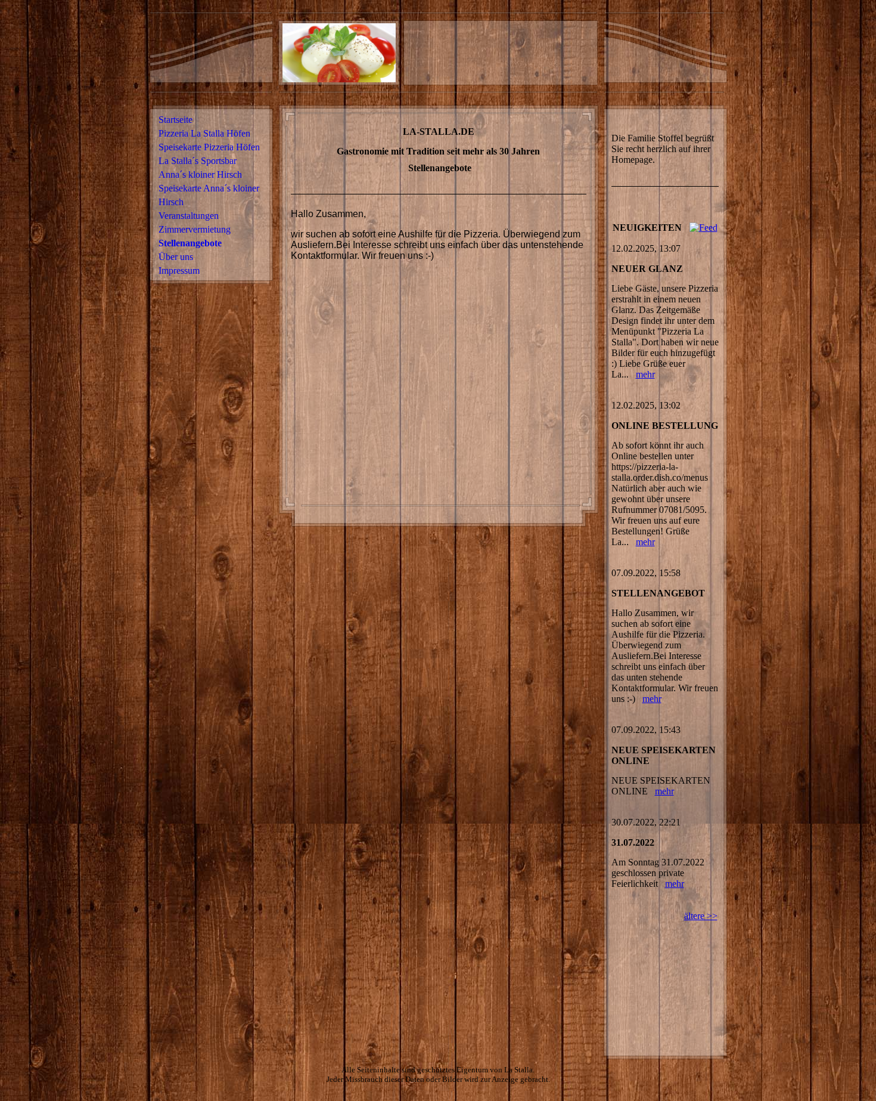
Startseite (175, 120)
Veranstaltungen (189, 216)
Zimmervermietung (195, 229)
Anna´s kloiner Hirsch (200, 174)
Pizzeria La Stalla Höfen (204, 133)
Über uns (176, 257)
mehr (645, 374)
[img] (501, 52)
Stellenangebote (190, 243)
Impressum (179, 270)
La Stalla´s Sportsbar (198, 161)
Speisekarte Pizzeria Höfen (209, 147)
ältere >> (700, 916)
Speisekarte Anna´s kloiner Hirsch (209, 195)
